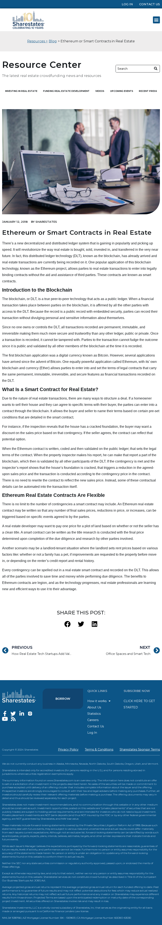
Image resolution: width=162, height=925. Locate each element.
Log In (127, 4)
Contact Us (149, 4)
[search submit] (156, 68)
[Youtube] (4, 718)
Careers (93, 720)
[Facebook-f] (4, 713)
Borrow (62, 698)
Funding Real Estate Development (66, 91)
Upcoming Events (121, 91)
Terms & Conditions (99, 749)
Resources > (37, 41)
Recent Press (148, 91)
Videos (99, 91)
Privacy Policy (68, 749)
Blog (53, 41)
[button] (156, 19)
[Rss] (13, 718)
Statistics (94, 714)
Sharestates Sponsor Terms (140, 749)
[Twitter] (13, 713)
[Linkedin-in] (21, 713)
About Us (94, 707)
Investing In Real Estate (21, 91)
